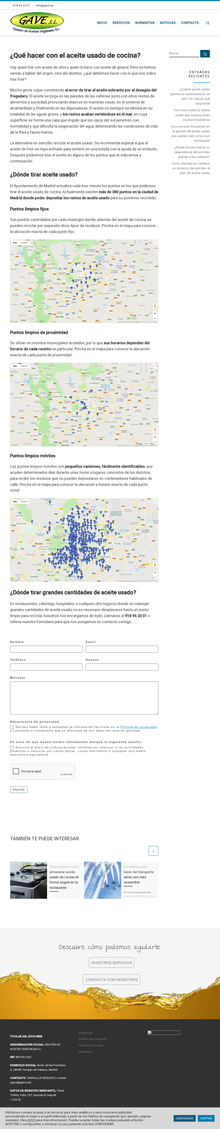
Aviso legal (86, 1032)
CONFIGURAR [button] (184, 1118)
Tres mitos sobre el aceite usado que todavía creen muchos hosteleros (192, 114)
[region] (110, 973)
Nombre (17, 642)
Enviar (19, 789)
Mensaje (17, 677)
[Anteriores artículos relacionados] (143, 851)
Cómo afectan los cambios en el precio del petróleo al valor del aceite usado (191, 168)
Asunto (92, 659)
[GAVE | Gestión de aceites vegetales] (37, 22)
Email (91, 642)
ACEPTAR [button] (206, 1118)
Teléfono (18, 659)
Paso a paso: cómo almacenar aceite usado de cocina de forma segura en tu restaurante (64, 877)
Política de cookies (91, 1045)
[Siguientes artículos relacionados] (153, 851)
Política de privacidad (139, 727)
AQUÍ (31, 1120)
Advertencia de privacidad (34, 721)
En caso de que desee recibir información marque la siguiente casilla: (76, 742)
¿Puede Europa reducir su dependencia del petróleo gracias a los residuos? (192, 152)
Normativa (85, 1051)
